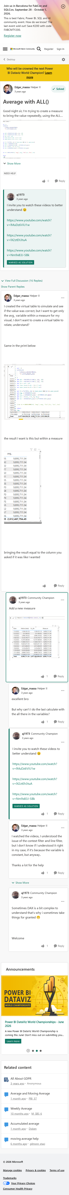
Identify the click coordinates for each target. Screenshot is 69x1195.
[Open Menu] (63, 59)
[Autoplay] (28, 1051)
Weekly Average (21, 1108)
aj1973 (20, 194)
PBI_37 (33, 1098)
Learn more (13, 1041)
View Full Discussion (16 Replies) (24, 280)
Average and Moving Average (30, 1093)
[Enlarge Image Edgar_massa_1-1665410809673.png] (23, 484)
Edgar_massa (22, 87)
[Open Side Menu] (5, 49)
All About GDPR (21, 1078)
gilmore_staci (37, 1144)
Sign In (60, 48)
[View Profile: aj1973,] (11, 197)
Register (48, 48)
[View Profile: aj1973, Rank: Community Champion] (13, 600)
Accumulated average (25, 1123)
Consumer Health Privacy (17, 1188)
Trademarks (9, 1178)
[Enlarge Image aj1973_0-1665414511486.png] (37, 638)
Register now (12, 35)
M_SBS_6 (36, 1113)
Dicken (33, 1128)
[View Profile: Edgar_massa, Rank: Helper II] (8, 89)
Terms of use (57, 1170)
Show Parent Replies (13, 286)
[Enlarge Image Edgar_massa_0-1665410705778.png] (34, 392)
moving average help (25, 1138)
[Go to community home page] (22, 49)
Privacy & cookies (36, 1170)
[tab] (33, 1051)
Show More (14, 163)
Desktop (11, 59)
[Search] (39, 49)
